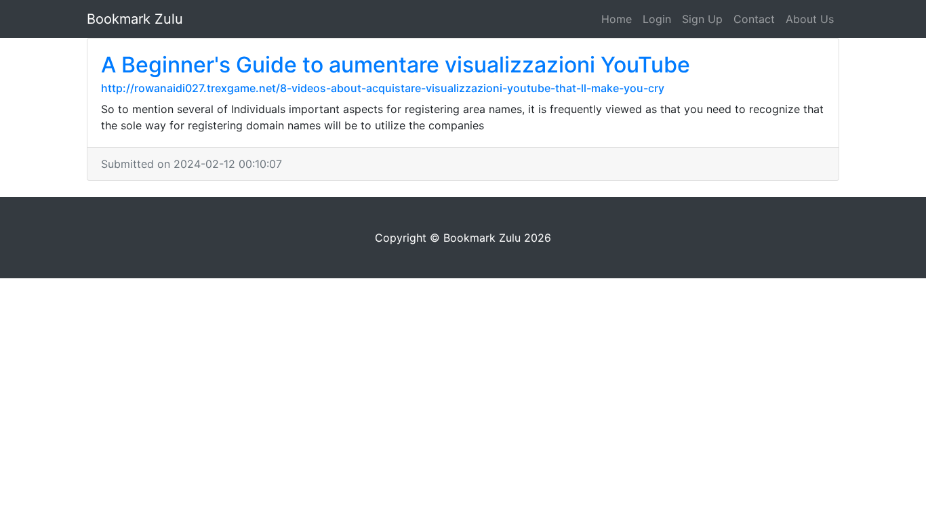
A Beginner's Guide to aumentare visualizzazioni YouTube (395, 64)
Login (657, 19)
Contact (754, 19)
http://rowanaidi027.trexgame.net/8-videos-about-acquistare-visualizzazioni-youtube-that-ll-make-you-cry (382, 88)
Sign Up (702, 19)
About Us (810, 19)
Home (616, 19)
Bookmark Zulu (135, 19)
